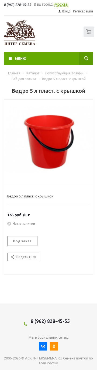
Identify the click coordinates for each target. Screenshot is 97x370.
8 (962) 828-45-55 (50, 321)
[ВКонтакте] (43, 346)
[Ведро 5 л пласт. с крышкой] (48, 141)
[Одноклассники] (54, 346)
